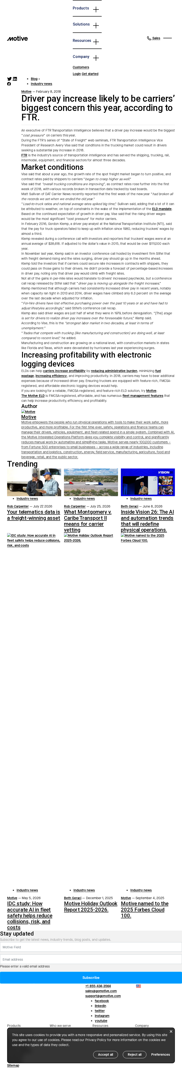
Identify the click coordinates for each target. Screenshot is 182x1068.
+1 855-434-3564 (98, 986)
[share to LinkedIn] (15, 79)
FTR (24, 155)
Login (77, 74)
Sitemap (13, 1065)
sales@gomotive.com (101, 991)
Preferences (160, 1054)
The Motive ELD (33, 396)
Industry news (41, 84)
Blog (34, 79)
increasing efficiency (51, 376)
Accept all (105, 1054)
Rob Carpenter (18, 506)
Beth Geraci (129, 506)
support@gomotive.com (103, 996)
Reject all (134, 1054)
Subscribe (91, 977)
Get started (90, 74)
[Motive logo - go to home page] (17, 38)
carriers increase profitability (64, 371)
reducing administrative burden (114, 371)
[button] (153, 38)
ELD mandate (162, 209)
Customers (81, 67)
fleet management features (143, 396)
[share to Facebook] (9, 84)
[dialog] (91, 1045)
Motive (26, 91)
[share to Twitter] (10, 79)
